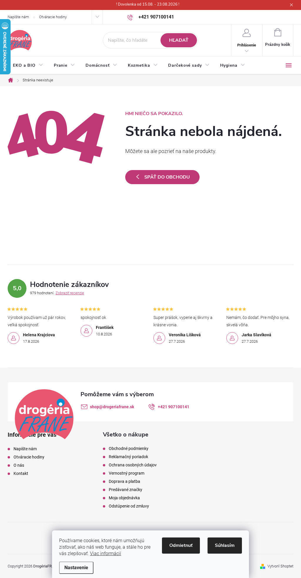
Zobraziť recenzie (70, 293)
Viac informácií (105, 553)
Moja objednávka (124, 497)
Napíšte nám (18, 17)
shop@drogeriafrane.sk (112, 406)
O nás (19, 465)
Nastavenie (76, 567)
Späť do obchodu (167, 177)
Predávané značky (125, 489)
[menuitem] (28, 65)
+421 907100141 (173, 406)
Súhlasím (225, 545)
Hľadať (178, 40)
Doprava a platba (124, 481)
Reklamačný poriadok (128, 456)
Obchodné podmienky (128, 448)
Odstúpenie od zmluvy (129, 506)
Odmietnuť (181, 545)
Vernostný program (126, 473)
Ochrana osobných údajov (133, 465)
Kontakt (21, 473)
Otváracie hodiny (53, 17)
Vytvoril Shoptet (280, 566)
